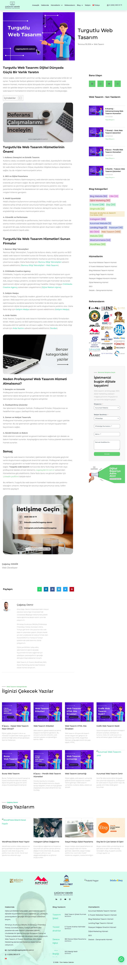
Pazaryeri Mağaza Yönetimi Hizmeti (102, 278)
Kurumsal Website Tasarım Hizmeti (103, 262)
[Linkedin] (92, 84)
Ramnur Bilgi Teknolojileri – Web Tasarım (39, 265)
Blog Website (98, 196)
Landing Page (98, 228)
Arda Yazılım (18, 328)
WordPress (97, 244)
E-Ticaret (97, 205)
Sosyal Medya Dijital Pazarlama (79, 842)
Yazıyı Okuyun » (110, 119)
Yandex (53, 328)
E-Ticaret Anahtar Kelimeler (75, 927)
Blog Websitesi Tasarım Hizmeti (101, 270)
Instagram (97, 219)
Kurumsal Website (100, 223)
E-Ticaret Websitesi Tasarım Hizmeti (103, 266)
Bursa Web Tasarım (11, 774)
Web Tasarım (99, 44)
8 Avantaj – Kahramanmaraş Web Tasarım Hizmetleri (114, 111)
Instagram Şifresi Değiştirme (46, 842)
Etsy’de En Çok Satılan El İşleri (110, 842)
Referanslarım (70, 5)
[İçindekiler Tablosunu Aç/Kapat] (19, 98)
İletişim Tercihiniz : (101, 414)
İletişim (87, 5)
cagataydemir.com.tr (45, 470)
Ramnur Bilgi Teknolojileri (49, 262)
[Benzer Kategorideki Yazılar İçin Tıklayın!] (38, 336)
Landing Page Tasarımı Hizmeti (101, 274)
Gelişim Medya (22, 309)
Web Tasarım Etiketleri (44, 726)
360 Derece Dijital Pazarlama (75, 939)
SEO (94, 232)
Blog (78, 5)
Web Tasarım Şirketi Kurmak (75, 914)
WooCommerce (100, 240)
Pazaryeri (116, 228)
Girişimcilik (97, 209)
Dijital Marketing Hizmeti (98, 282)
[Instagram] (117, 84)
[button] (39, 589)
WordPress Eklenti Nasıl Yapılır (15, 842)
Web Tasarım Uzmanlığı (75, 774)
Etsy (110, 205)
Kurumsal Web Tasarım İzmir (110, 774)
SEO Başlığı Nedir (71, 951)
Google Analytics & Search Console (103, 214)
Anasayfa (35, 5)
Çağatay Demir (12, 802)
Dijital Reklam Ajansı (51, 287)
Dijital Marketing (100, 200)
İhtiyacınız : (98, 404)
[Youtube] (109, 84)
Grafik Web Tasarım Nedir (108, 726)
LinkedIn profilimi (11, 476)
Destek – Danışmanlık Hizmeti (100, 290)
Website (96, 236)
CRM (113, 196)
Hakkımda (45, 5)
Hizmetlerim (55, 5)
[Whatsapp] (100, 84)
